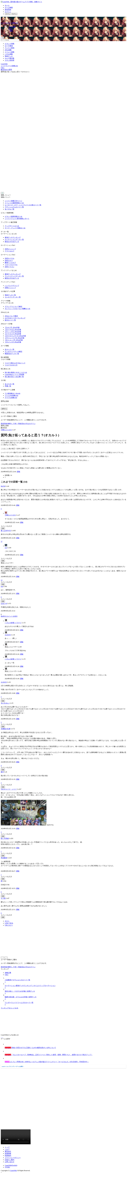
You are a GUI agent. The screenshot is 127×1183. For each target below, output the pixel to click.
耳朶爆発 (4, 858)
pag (6, 548)
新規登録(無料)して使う (9, 423)
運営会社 (8, 1151)
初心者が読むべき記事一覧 (14, 376)
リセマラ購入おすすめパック (15, 363)
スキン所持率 (9, 60)
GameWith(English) (11, 1165)
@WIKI (7, 1167)
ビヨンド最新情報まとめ (13, 216)
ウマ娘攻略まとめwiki (12, 393)
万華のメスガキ (6, 430)
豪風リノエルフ (10, 262)
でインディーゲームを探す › (13, 1066)
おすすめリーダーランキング (15, 318)
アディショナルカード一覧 (14, 207)
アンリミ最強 (9, 48)
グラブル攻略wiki (11, 397)
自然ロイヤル (9, 258)
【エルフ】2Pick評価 (12, 327)
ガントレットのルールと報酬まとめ (17, 308)
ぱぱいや (4, 603)
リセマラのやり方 (11, 365)
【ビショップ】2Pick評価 (14, 340)
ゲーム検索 (9, 7)
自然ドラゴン (9, 267)
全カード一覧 (9, 349)
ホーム (7, 5)
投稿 (3, 528)
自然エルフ (9, 260)
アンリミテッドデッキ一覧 (14, 276)
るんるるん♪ (5, 703)
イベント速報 (9, 52)
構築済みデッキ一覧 (12, 353)
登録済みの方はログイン (27, 423)
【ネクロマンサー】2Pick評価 (15, 336)
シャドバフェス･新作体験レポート (17, 218)
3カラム (14, 14)
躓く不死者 (5, 838)
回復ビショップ (10, 288)
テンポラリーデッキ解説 (13, 351)
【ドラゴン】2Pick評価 (13, 334)
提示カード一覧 (10, 320)
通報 (18, 471)
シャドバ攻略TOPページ (13, 201)
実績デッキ (9, 56)
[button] (65, 33)
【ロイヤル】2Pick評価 (13, 329)
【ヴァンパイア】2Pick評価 (14, 338)
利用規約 (8, 1155)
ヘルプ (7, 1149)
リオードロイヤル (11, 264)
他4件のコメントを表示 (9, 616)
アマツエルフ (9, 251)
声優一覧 (8, 386)
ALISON (8, 635)
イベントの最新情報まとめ (14, 203)
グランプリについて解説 (13, 306)
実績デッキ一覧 (10, 295)
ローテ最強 (9, 46)
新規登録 (8, 9)
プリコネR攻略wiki (11, 395)
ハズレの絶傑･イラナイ (13, 623)
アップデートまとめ (12, 226)
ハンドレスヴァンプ (12, 285)
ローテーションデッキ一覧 (14, 239)
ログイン (8, 12)
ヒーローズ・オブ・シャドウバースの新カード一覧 (23, 205)
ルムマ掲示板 (9, 58)
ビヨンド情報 (9, 43)
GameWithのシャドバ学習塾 (14, 374)
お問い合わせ (9, 1162)
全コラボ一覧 (9, 384)
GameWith (13, 1170)
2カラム (8, 14)
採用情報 (8, 1153)
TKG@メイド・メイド (9, 789)
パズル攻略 (9, 54)
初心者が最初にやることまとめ (16, 372)
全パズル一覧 (9, 209)
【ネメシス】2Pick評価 (13, 342)
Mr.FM (3, 486)
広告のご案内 (9, 1160)
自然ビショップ (10, 249)
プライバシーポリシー (13, 1157)
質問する (4, 409)
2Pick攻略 (8, 50)
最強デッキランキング (13, 237)
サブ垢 (3, 898)
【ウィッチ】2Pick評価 (13, 331)
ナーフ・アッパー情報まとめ (15, 228)
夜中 (2, 772)
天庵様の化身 (5, 729)
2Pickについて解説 (11, 316)
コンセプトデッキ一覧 (13, 297)
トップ (7, 1147)
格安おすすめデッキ (12, 241)
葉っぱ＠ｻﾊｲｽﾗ (6, 530)
